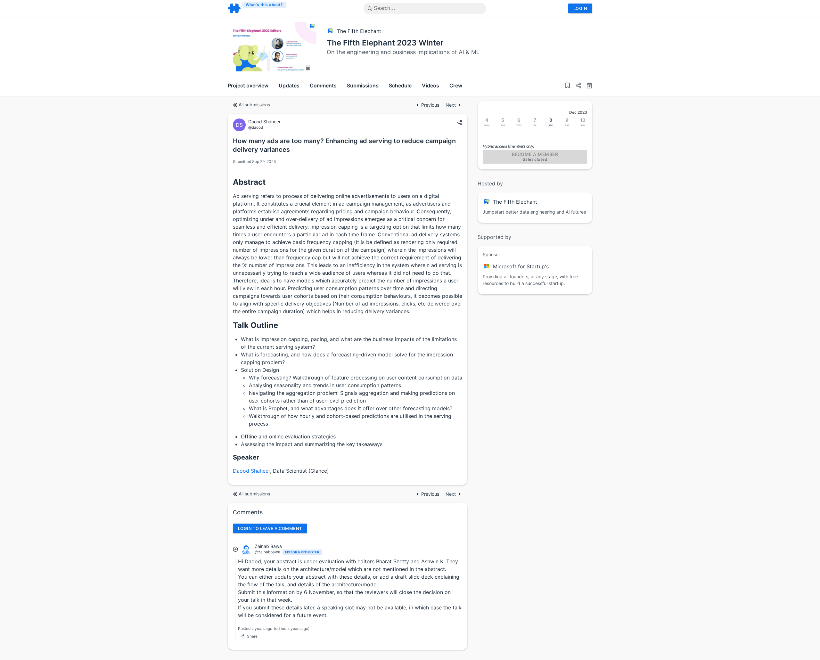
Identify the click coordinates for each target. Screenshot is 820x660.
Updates (289, 85)
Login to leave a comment (270, 528)
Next (451, 105)
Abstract (249, 182)
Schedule (400, 85)
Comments (323, 85)
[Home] (257, 8)
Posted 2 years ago (255, 628)
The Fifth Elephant (359, 31)
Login (580, 8)
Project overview (248, 85)
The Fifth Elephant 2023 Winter (385, 42)
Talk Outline (255, 325)
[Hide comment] (235, 549)
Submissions (363, 85)
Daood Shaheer (251, 471)
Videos (430, 85)
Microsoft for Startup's (521, 266)
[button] (575, 86)
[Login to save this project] (567, 86)
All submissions (254, 104)
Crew (455, 85)
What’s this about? (264, 4)
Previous (430, 105)
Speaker (246, 457)
